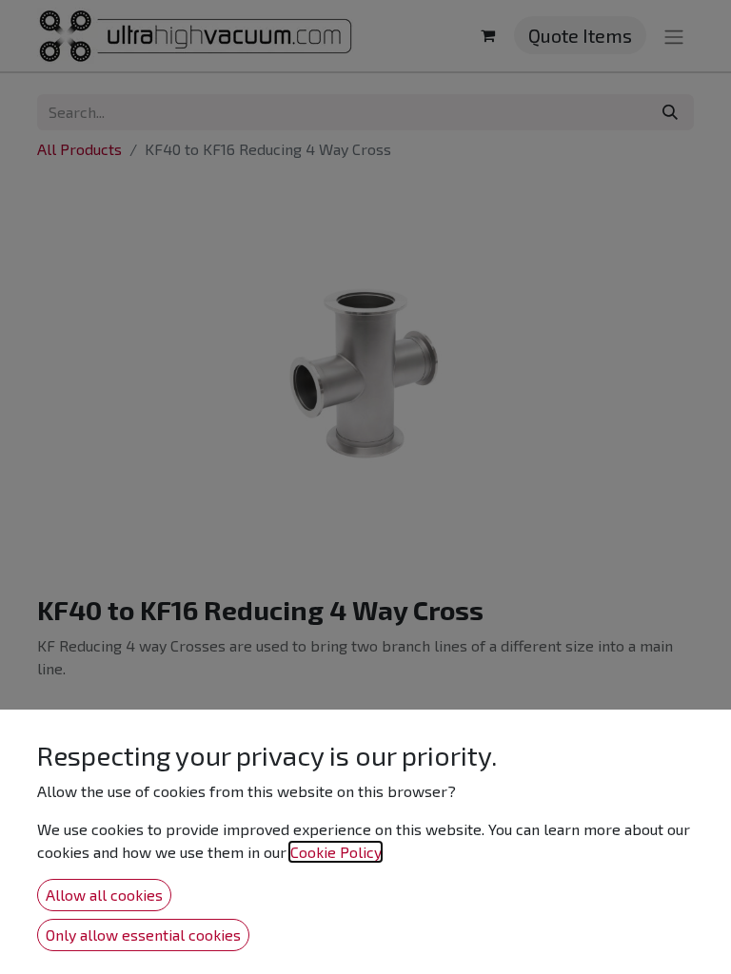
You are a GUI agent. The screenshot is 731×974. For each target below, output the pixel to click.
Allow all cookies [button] (104, 895)
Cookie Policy (335, 852)
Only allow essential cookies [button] (143, 934)
